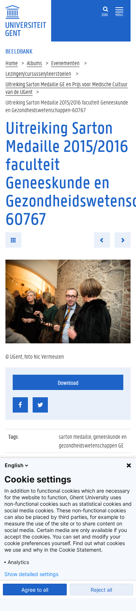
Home (11, 63)
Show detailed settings (31, 574)
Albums (34, 63)
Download (68, 382)
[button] (119, 10)
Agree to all (34, 590)
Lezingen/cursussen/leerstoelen (38, 73)
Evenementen (65, 63)
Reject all (101, 590)
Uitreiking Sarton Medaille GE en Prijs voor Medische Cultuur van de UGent (66, 87)
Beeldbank (18, 51)
